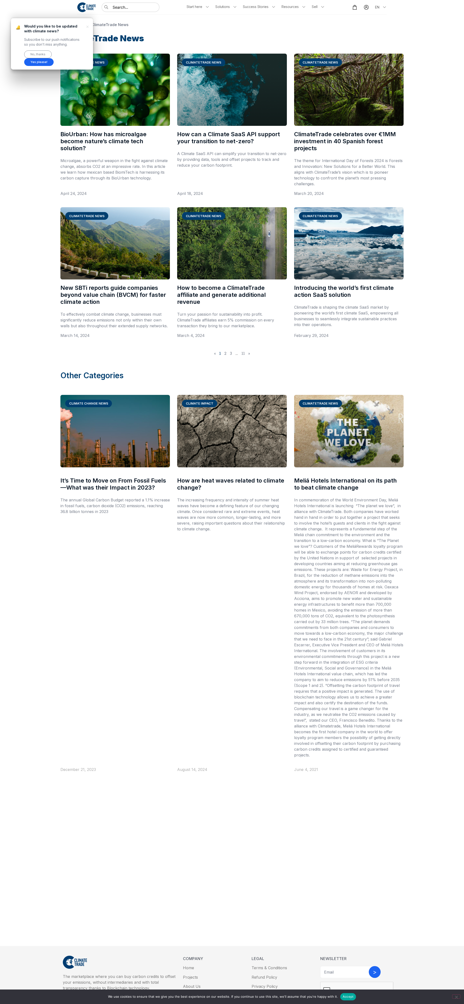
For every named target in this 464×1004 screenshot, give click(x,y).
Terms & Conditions (269, 967)
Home (188, 967)
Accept (348, 996)
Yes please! (38, 62)
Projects (190, 977)
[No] (456, 996)
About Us (192, 986)
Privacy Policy (265, 986)
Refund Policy (264, 977)
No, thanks (37, 54)
